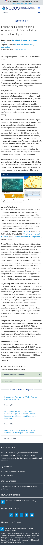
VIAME (25, 231)
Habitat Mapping (21, 40)
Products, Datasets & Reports (13, 374)
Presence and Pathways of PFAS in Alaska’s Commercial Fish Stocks (20, 398)
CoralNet (26, 234)
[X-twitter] (21, 515)
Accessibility (26, 540)
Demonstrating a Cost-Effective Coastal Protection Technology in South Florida (19, 431)
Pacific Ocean (28, 45)
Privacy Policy (16, 540)
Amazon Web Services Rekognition (26, 236)
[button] (39, 8)
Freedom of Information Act (15, 542)
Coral (14, 40)
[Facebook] (16, 515)
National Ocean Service (27, 538)
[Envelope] (32, 515)
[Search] (39, 12)
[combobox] (19, 12)
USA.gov (4, 536)
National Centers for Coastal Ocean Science (25, 533)
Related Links (7, 381)
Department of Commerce (16, 536)
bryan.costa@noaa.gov (21, 49)
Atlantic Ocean (19, 45)
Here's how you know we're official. (21, 4)
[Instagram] (11, 515)
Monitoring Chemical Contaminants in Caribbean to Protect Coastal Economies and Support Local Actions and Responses (20, 414)
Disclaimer (34, 540)
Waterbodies (5, 47)
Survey (3, 542)
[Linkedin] (26, 515)
